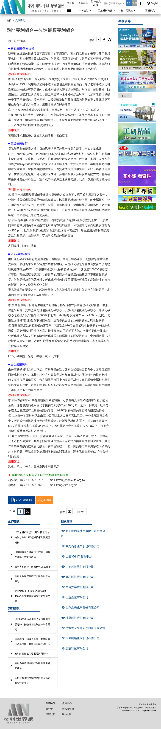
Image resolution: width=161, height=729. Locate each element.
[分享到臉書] (20, 511)
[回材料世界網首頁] (32, 7)
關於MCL (50, 703)
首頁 (9, 20)
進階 (134, 3)
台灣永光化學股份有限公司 (82, 607)
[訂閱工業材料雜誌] (137, 206)
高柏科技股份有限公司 (79, 577)
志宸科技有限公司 (76, 648)
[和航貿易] (137, 112)
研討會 (49, 708)
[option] (137, 112)
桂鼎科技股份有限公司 (79, 618)
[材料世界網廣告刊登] (137, 190)
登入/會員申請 (96, 3)
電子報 (70, 3)
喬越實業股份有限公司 (79, 587)
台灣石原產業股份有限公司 (82, 546)
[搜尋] (129, 3)
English (154, 3)
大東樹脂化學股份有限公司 (82, 638)
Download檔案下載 (24, 499)
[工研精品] (137, 133)
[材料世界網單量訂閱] (137, 176)
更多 (123, 95)
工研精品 (150, 10)
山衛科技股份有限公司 (79, 567)
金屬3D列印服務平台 (78, 556)
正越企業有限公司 (76, 597)
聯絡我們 (80, 511)
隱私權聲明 (68, 708)
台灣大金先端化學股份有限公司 (85, 628)
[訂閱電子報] (137, 155)
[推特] (27, 511)
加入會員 (47, 499)
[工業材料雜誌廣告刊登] (137, 198)
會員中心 (83, 3)
